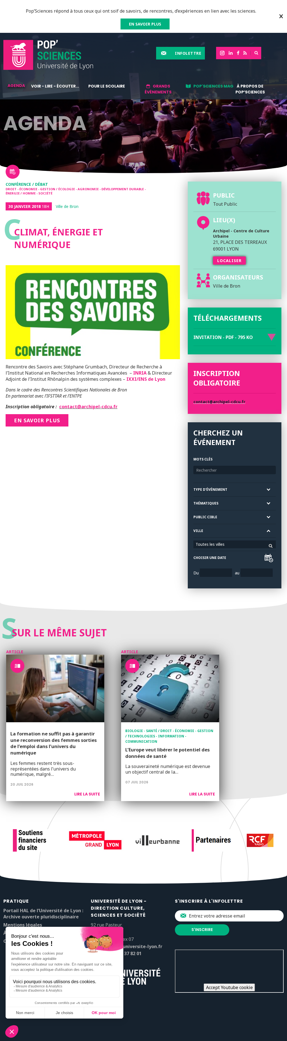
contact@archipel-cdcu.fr (88, 406)
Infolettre (188, 53)
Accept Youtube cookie (229, 987)
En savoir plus (37, 420)
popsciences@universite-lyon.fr (126, 946)
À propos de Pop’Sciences (250, 89)
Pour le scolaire (106, 86)
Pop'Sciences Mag (213, 86)
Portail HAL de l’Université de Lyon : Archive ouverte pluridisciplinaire (43, 913)
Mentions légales (22, 925)
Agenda (16, 85)
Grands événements (158, 89)
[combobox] (234, 544)
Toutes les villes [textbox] (210, 544)
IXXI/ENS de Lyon (145, 379)
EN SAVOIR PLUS (145, 24)
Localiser (229, 260)
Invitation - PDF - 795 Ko (223, 337)
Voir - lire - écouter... (55, 86)
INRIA (140, 373)
